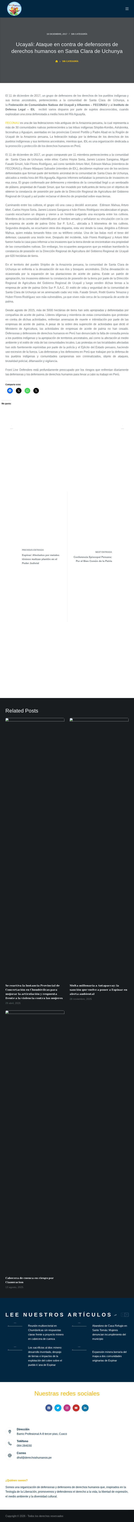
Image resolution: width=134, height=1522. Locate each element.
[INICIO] (56, 61)
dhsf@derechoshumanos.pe (34, 1457)
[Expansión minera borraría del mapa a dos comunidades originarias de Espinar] (79, 1356)
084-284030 (24, 1445)
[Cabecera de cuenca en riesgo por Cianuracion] (34, 1141)
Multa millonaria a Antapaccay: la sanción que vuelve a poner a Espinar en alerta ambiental (98, 990)
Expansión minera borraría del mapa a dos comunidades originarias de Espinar (109, 1356)
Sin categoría (79, 34)
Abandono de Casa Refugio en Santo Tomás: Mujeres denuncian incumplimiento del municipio (109, 1332)
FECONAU (12, 122)
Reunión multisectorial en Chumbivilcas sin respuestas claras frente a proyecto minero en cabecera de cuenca (46, 1332)
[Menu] (127, 8)
